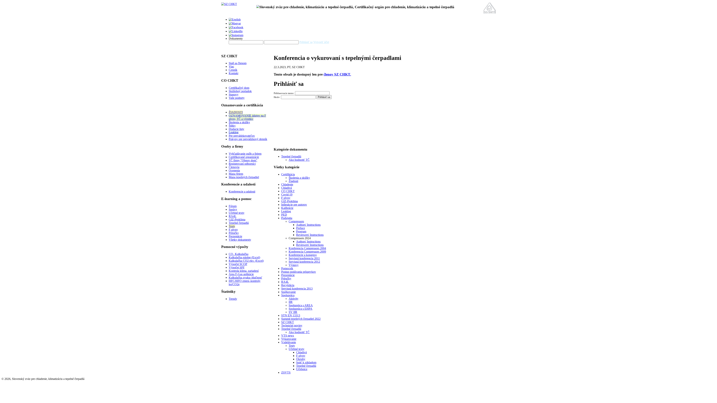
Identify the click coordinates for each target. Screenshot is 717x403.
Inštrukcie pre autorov (294, 204)
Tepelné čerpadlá (239, 222)
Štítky (232, 125)
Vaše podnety (237, 97)
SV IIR (293, 312)
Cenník (233, 69)
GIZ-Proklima (237, 219)
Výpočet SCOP (238, 264)
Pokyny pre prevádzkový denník (248, 139)
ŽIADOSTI (236, 112)
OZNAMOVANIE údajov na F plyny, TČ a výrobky (247, 117)
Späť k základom (306, 362)
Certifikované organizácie (244, 157)
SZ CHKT (287, 322)
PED (284, 214)
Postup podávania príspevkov (298, 271)
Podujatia (286, 218)
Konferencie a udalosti (242, 191)
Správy (233, 209)
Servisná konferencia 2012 (304, 261)
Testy (232, 226)
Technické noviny (291, 325)
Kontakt (233, 73)
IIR (291, 302)
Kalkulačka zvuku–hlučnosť (245, 277)
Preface (300, 228)
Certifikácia (288, 174)
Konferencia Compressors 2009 (307, 251)
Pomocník (287, 268)
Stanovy (233, 94)
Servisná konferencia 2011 (304, 258)
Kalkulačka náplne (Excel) (244, 257)
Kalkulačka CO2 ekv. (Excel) (246, 260)
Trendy (233, 298)
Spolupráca (287, 295)
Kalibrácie (287, 208)
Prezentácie (235, 236)
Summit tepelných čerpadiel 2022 (301, 318)
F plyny (233, 229)
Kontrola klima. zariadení (244, 270)
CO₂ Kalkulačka (238, 254)
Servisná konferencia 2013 (297, 288)
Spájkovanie (288, 291)
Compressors (296, 221)
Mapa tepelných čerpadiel (244, 177)
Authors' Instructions (308, 224)
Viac (231, 66)
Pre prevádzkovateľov (242, 135)
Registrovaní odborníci (242, 163)
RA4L (232, 216)
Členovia (234, 167)
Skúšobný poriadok (240, 91)
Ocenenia (234, 170)
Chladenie (287, 184)
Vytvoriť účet (321, 42)
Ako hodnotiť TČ (299, 159)
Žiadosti (293, 181)
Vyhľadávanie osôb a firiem (245, 153)
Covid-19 (286, 194)
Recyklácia (287, 285)
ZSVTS (286, 372)
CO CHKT (288, 191)
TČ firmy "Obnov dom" (243, 160)
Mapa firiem (236, 173)
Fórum (233, 206)
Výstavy (294, 265)
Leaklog (233, 132)
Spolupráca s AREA (301, 305)
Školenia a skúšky (239, 122)
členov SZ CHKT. (337, 74)
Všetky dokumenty (240, 239)
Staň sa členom (237, 63)
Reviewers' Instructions (310, 234)
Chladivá (286, 187)
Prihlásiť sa (306, 42)
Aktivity (293, 298)
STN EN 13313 (290, 315)
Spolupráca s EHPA (300, 308)
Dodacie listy (236, 129)
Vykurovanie (288, 338)
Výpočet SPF (237, 267)
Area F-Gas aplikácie (241, 274)
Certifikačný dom (239, 87)
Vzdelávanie (288, 342)
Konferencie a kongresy (303, 255)
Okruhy (300, 359)
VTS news (287, 335)
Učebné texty (236, 212)
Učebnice (301, 369)
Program (301, 231)
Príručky (234, 233)
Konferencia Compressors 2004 (307, 248)
